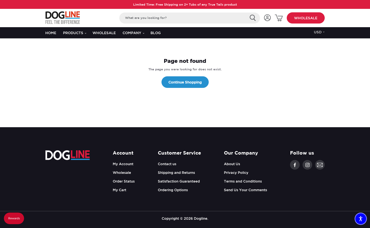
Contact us (167, 164)
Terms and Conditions (243, 181)
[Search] (253, 18)
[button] (361, 219)
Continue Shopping (185, 82)
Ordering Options (173, 190)
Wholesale (305, 18)
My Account (123, 164)
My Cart (119, 190)
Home (50, 33)
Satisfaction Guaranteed (179, 181)
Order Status (124, 181)
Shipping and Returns (176, 172)
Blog (156, 33)
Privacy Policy (236, 172)
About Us (232, 164)
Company (132, 33)
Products (73, 33)
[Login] (267, 18)
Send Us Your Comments (245, 190)
